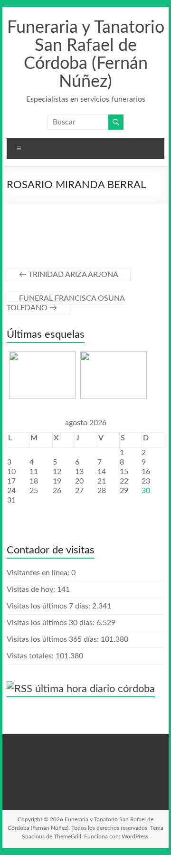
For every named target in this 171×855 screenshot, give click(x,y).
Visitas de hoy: (32, 589)
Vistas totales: (31, 656)
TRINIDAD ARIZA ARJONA (68, 274)
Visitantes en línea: (39, 573)
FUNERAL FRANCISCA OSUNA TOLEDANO (66, 303)
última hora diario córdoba (95, 689)
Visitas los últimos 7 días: (49, 606)
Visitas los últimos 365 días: (54, 639)
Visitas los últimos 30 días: (51, 623)
